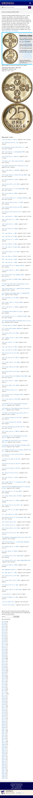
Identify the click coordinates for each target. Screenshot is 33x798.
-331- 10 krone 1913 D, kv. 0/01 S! (10, 473)
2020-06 (4, 724)
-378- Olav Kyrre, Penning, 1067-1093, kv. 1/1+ (13, 147)
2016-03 (4, 667)
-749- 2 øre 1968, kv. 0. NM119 (9, 139)
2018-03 (4, 700)
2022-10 (4, 749)
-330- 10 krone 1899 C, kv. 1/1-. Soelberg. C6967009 (15, 198)
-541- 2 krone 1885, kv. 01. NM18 (10, 179)
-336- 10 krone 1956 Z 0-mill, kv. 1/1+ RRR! (12, 202)
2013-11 (4, 627)
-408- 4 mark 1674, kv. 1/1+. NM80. (10, 219)
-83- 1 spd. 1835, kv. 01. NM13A (9, 551)
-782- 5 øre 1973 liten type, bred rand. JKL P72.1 (14, 426)
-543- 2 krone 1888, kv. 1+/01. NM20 (11, 251)
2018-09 (4, 704)
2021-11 (4, 741)
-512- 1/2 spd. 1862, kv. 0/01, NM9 (10, 367)
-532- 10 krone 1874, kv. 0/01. (9, 522)
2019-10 (4, 718)
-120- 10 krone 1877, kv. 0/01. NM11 (11, 575)
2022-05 (4, 746)
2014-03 (4, 634)
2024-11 (4, 761)
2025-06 (4, 766)
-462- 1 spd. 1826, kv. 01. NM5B (9, 228)
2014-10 (4, 643)
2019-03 (4, 712)
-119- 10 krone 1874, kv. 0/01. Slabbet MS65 (13, 555)
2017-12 (4, 695)
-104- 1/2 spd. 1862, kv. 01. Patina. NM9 (11, 589)
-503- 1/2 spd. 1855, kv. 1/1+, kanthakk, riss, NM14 (14, 482)
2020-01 (4, 721)
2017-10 (4, 692)
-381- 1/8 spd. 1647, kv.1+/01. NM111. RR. (12, 505)
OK (29, 7)
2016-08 (4, 675)
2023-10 (4, 756)
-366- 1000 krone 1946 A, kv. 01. (10, 390)
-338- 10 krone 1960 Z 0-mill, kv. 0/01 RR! (12, 207)
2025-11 (4, 770)
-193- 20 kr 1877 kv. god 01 (8, 605)
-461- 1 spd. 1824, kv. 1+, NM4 (9, 233)
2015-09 (4, 658)
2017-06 (4, 689)
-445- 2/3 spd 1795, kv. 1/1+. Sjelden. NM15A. (13, 265)
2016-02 (4, 666)
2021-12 (4, 743)
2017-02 (4, 683)
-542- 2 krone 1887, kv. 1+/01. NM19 (11, 184)
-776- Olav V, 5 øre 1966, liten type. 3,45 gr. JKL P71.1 (15, 413)
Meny (30, 3)
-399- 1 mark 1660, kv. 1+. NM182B (10, 170)
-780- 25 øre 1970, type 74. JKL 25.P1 (11, 463)
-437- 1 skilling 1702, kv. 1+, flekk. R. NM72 (12, 337)
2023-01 (4, 750)
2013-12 (4, 629)
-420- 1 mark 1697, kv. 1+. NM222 (10, 307)
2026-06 (4, 776)
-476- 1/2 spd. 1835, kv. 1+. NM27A (10, 431)
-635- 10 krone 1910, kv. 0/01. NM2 (10, 532)
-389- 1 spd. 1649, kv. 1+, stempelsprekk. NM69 (13, 152)
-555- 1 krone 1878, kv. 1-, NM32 (10, 380)
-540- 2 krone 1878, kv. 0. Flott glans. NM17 (12, 394)
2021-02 (4, 735)
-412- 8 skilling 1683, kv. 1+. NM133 (10, 546)
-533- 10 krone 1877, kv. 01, (9, 525)
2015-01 (4, 647)
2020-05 (4, 723)
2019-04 (4, 713)
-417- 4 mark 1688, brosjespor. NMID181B (12, 328)
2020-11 (4, 730)
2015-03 (4, 650)
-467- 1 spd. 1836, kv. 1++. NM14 (10, 477)
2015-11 (4, 661)
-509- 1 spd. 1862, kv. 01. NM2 (9, 244)
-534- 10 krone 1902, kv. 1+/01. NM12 (11, 528)
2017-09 (4, 690)
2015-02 (4, 649)
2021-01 (4, 733)
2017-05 (4, 687)
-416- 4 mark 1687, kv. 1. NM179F (10, 156)
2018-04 (4, 701)
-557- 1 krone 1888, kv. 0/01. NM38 (10, 385)
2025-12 (4, 772)
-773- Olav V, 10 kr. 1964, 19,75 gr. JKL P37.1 (13, 454)
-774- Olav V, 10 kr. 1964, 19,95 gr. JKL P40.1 (13, 161)
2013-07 (4, 624)
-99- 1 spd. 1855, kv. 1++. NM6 (9, 572)
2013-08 (4, 626)
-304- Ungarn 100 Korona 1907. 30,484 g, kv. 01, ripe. (15, 165)
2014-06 (4, 638)
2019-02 (4, 710)
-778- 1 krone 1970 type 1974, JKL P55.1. (12, 422)
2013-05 (4, 621)
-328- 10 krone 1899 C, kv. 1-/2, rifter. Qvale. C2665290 (15, 542)
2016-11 (4, 680)
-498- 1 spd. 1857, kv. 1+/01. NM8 (10, 509)
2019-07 (4, 716)
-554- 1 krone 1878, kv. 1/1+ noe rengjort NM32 (13, 188)
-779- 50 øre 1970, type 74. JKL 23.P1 (11, 459)
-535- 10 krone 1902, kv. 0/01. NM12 (11, 371)
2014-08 (4, 640)
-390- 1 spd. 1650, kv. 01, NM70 (9, 259)
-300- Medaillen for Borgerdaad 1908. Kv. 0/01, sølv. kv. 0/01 (16, 537)
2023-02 (4, 752)
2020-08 (4, 727)
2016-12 (4, 681)
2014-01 (4, 630)
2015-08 (4, 657)
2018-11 (4, 707)
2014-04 (4, 635)
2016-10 (4, 678)
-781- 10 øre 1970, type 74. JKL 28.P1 (11, 468)
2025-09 (4, 767)
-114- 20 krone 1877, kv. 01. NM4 (10, 585)
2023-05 (4, 755)
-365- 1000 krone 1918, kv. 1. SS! (10, 142)
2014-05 (4, 637)
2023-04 (4, 753)
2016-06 (4, 672)
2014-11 (4, 644)
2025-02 (4, 763)
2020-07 (4, 726)
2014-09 (4, 641)
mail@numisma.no (18, 788)
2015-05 (4, 653)
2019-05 (4, 715)
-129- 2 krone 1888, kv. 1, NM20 (9, 565)
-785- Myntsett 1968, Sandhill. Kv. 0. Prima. (12, 311)
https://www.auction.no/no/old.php (10, 31)
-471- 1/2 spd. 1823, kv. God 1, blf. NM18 (12, 496)
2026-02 (4, 773)
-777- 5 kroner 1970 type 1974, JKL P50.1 (12, 417)
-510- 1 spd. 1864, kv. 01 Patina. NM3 (11, 247)
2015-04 (4, 652)
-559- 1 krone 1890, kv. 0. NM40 (9, 193)
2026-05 (4, 775)
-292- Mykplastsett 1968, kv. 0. (9, 569)
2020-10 (4, 729)
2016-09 (4, 677)
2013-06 (4, 623)
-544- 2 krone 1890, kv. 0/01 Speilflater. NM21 (13, 274)
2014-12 (4, 646)
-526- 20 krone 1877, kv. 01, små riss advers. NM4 (14, 517)
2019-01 (4, 709)
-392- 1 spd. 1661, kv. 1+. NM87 (9, 262)
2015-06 (4, 655)
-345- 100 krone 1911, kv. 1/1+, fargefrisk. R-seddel (14, 316)
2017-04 (4, 686)
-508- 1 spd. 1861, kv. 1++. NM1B (10, 239)
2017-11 (4, 693)
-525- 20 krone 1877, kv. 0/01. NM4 (10, 353)
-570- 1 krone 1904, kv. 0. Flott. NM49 (11, 399)
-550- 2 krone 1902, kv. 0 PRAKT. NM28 (11, 279)
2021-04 (4, 736)
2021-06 (4, 738)
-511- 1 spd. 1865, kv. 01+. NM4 (9, 514)
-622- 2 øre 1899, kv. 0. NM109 (9, 256)
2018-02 (4, 698)
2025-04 (4, 764)
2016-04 (4, 669)
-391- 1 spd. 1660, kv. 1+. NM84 (9, 216)
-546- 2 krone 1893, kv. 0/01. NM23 (10, 333)
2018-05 (4, 703)
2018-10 (4, 706)
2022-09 (4, 747)
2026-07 (4, 778)
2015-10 (4, 660)
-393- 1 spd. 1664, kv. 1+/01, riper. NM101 (12, 491)
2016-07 (4, 673)
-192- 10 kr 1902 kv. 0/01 (8, 602)
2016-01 (4, 664)
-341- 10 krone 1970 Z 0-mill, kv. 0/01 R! (11, 211)
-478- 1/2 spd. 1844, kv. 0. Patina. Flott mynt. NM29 (14, 175)
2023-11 (4, 758)
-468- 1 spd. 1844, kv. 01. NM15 (9, 347)
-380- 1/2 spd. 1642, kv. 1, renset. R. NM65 (12, 302)
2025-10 (4, 769)
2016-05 (4, 670)
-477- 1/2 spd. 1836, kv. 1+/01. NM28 (11, 362)
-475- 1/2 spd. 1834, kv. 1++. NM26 (10, 270)
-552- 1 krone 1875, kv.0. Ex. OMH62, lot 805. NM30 (14, 376)
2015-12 (4, 663)
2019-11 (4, 720)
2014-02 (4, 632)
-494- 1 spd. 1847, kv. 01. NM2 (9, 350)
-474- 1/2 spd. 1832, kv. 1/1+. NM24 (10, 500)
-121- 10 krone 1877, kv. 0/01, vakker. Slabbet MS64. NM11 (16, 560)
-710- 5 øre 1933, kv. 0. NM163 (9, 325)
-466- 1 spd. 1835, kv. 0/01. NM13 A (10, 357)
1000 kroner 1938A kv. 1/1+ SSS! (10, 597)
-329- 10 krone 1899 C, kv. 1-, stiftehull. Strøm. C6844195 (16, 288)
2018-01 (4, 696)
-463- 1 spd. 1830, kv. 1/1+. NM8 (10, 342)
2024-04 (4, 759)
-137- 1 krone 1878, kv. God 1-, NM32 (11, 580)
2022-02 (4, 744)
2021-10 (4, 739)
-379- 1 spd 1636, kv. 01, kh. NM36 (10, 297)
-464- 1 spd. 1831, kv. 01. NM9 (9, 236)
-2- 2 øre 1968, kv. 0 (7, 594)
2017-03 (4, 684)
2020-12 (4, 732)
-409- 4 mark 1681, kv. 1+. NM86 (10, 224)
